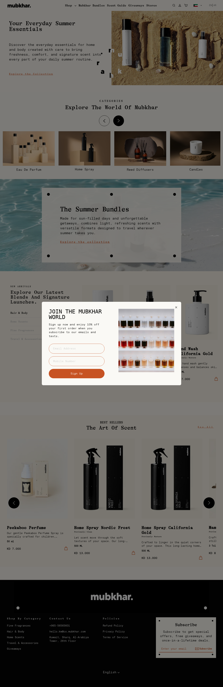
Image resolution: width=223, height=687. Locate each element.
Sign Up (77, 373)
